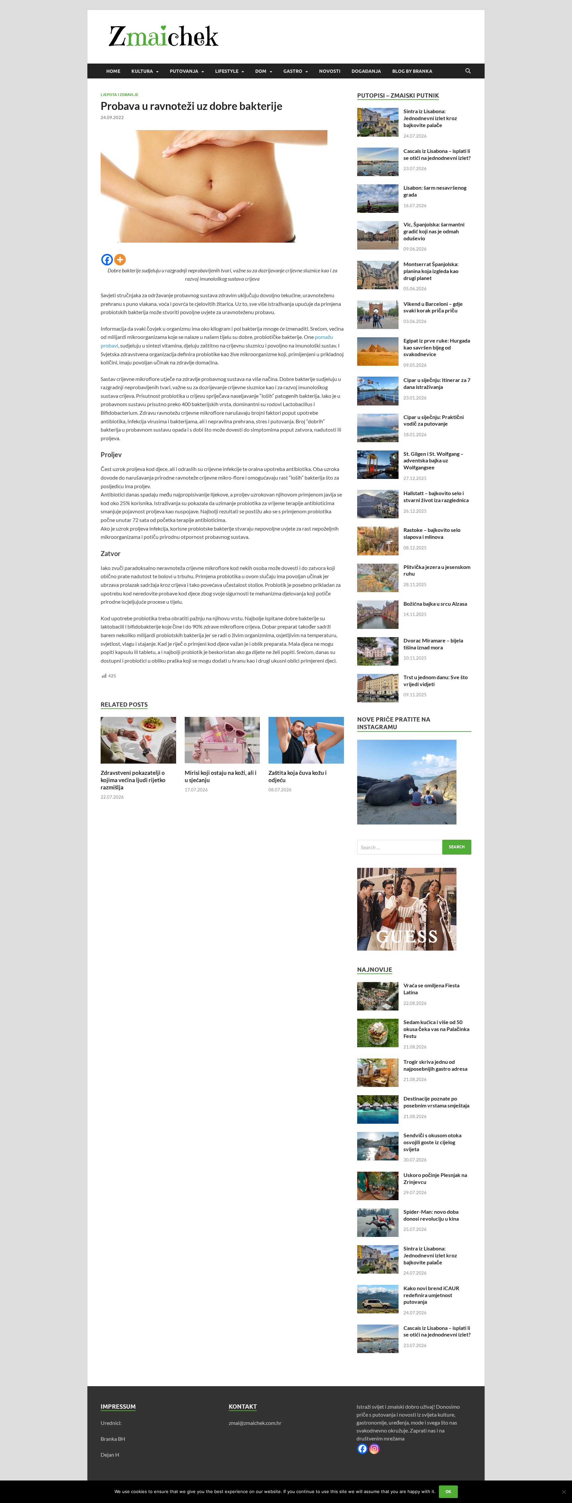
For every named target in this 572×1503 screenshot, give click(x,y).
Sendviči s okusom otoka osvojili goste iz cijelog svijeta (432, 1142)
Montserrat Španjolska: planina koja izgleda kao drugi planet (431, 271)
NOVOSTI (329, 71)
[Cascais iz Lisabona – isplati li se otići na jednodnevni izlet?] (378, 151)
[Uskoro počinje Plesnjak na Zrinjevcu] (378, 1175)
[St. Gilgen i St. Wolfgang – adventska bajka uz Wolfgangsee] (378, 454)
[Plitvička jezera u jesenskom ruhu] (378, 567)
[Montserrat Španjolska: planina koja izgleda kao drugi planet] (378, 264)
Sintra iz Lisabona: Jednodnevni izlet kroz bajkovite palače (430, 118)
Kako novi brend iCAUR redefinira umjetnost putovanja (431, 1295)
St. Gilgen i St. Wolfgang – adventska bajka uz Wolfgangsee (433, 460)
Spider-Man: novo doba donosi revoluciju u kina (431, 1215)
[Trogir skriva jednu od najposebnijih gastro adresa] (378, 1062)
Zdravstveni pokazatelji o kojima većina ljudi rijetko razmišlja (133, 780)
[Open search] (468, 71)
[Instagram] (374, 1448)
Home (113, 71)
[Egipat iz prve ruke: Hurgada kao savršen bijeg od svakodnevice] (378, 341)
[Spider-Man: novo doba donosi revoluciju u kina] (378, 1212)
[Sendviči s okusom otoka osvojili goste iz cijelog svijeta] (378, 1136)
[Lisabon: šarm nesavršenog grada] (378, 188)
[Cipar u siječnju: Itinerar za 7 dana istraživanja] (378, 380)
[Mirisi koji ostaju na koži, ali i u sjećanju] (222, 742)
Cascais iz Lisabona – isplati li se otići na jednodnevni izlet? (437, 154)
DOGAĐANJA (366, 71)
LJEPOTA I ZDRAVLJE (119, 94)
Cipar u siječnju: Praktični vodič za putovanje (434, 420)
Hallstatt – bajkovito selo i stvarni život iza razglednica (436, 496)
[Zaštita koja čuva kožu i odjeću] (306, 742)
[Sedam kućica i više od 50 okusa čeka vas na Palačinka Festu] (378, 1022)
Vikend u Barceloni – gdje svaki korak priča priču (433, 307)
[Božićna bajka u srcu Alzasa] (378, 604)
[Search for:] (414, 847)
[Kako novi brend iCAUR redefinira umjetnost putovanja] (378, 1289)
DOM (260, 71)
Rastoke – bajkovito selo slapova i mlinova (432, 533)
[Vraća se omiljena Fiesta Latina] (378, 986)
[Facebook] (107, 259)
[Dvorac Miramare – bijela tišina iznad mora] (378, 641)
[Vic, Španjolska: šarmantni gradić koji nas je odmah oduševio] (378, 225)
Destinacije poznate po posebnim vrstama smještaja (436, 1101)
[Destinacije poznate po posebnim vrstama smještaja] (378, 1099)
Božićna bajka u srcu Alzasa (435, 603)
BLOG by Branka (412, 71)
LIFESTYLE (226, 71)
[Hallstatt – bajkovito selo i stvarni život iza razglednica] (378, 494)
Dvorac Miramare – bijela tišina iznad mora (433, 643)
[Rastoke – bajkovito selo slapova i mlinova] (378, 530)
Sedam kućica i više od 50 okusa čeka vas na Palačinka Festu (436, 1029)
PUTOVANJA (184, 71)
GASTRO (292, 71)
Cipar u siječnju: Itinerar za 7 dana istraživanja (437, 383)
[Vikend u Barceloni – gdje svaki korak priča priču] (378, 304)
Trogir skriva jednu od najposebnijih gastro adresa (435, 1065)
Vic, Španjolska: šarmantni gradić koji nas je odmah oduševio (434, 231)
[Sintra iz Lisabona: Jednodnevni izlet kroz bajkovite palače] (378, 112)
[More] (120, 259)
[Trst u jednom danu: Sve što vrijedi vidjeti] (378, 678)
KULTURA (142, 71)
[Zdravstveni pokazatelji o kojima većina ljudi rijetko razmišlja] (138, 742)
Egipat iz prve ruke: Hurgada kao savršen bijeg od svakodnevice (437, 347)
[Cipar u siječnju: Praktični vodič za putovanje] (378, 417)
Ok (448, 1491)
